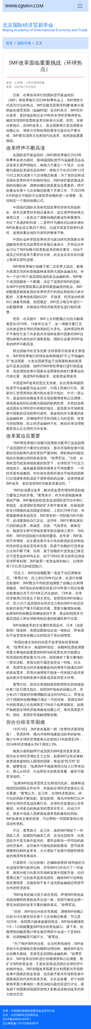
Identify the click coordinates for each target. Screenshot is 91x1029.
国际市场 (24, 43)
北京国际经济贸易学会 (45, 26)
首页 (9, 43)
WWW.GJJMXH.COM (24, 6)
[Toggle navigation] (80, 6)
